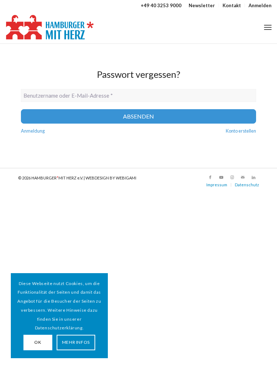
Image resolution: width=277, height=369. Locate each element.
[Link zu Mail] (242, 177)
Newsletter (202, 5)
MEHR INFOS (76, 342)
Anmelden (260, 5)
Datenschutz (247, 184)
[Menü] (268, 27)
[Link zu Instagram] (232, 177)
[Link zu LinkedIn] (253, 177)
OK (37, 342)
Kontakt (232, 5)
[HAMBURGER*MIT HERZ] (50, 27)
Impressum (216, 184)
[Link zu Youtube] (221, 177)
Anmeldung (33, 131)
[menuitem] (202, 5)
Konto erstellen (241, 131)
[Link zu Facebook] (210, 177)
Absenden (138, 116)
